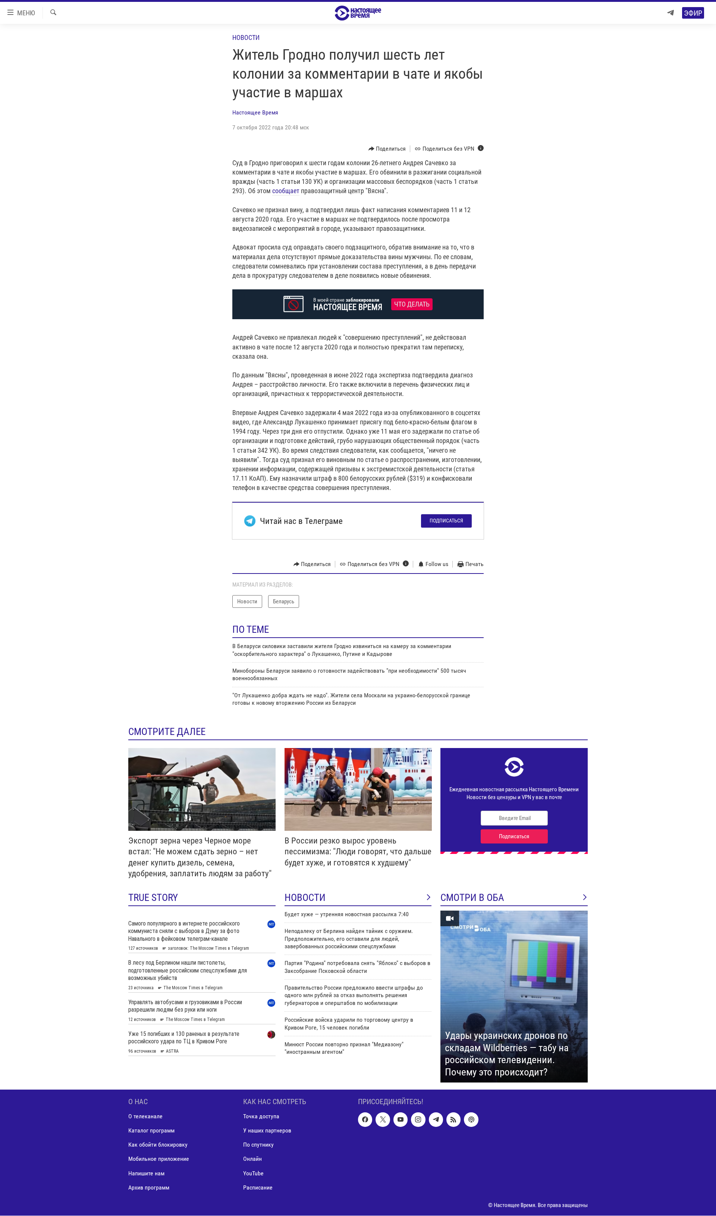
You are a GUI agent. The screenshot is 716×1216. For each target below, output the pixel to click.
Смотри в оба (472, 898)
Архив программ (148, 1187)
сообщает (285, 191)
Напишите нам (146, 1173)
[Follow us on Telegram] (436, 1120)
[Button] (387, 149)
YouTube (253, 1173)
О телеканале (145, 1116)
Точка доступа (261, 1116)
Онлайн (252, 1159)
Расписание (258, 1187)
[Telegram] (670, 13)
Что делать (412, 304)
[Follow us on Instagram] (418, 1120)
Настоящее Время (255, 112)
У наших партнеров (267, 1130)
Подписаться (446, 521)
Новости (246, 37)
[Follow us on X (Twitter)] (383, 1120)
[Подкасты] (471, 1120)
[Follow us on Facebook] (365, 1120)
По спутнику (258, 1145)
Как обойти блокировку (158, 1145)
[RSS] (453, 1120)
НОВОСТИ (305, 898)
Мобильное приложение (158, 1159)
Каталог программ (151, 1130)
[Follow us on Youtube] (400, 1120)
